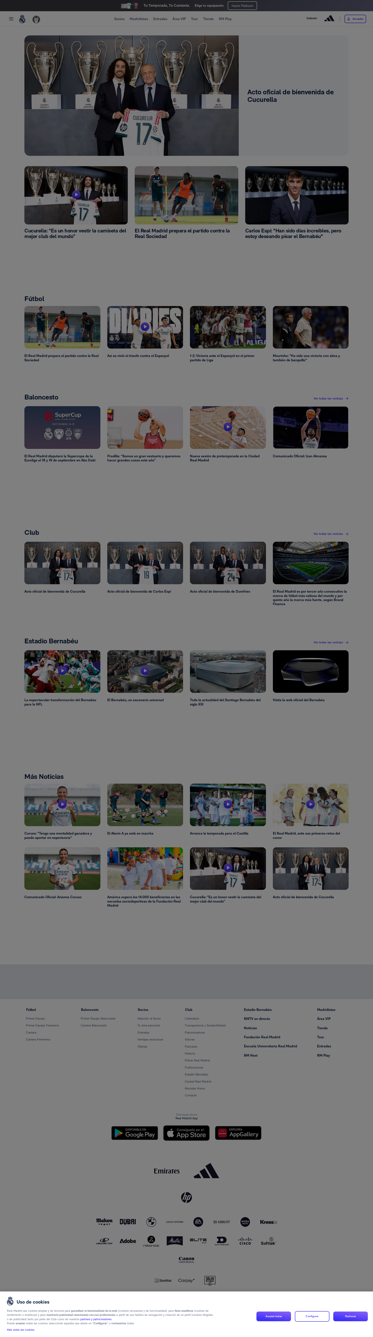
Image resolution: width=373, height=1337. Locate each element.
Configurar (312, 1316)
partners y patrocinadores (95, 1319)
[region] (186, 1314)
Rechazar (350, 1316)
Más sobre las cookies (20, 1329)
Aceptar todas (274, 1316)
